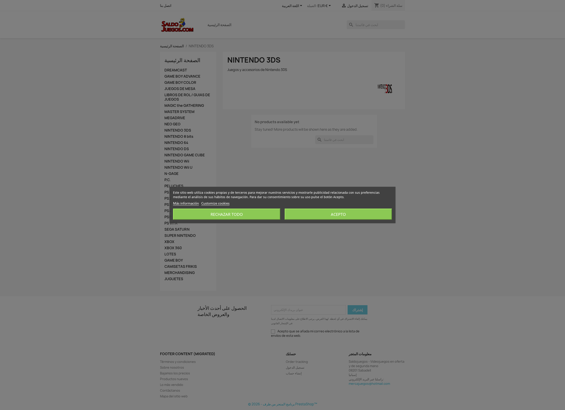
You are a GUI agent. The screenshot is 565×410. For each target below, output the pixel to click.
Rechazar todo (227, 214)
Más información (186, 203)
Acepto (338, 214)
